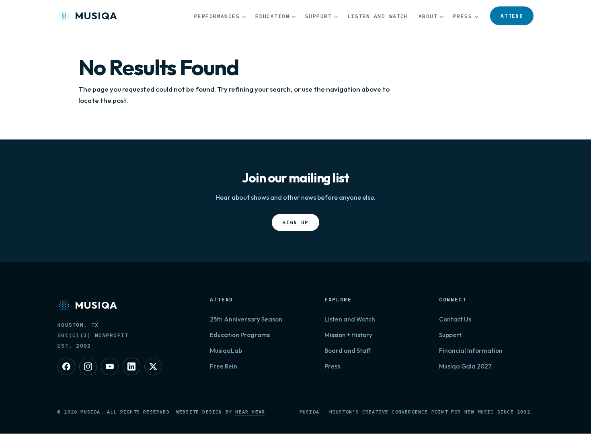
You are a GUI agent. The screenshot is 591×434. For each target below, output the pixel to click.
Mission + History (348, 335)
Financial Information (471, 350)
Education (272, 16)
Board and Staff (347, 350)
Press (462, 16)
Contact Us (455, 319)
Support (318, 16)
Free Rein (223, 366)
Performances (217, 16)
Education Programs (240, 335)
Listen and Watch (377, 16)
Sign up (300, 222)
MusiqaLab (226, 350)
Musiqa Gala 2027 (465, 366)
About (428, 16)
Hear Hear (250, 412)
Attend (517, 15)
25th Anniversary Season (246, 319)
